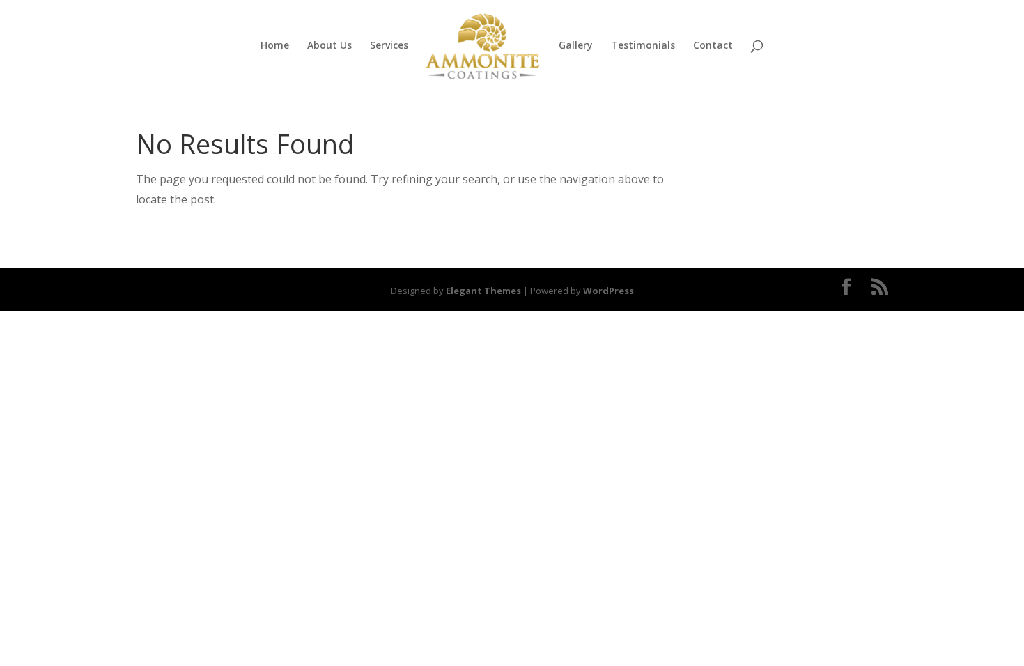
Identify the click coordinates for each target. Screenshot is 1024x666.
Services (389, 46)
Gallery (576, 46)
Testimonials (643, 46)
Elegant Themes (483, 290)
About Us (329, 46)
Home (275, 46)
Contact (713, 46)
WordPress (608, 290)
